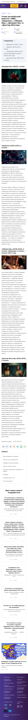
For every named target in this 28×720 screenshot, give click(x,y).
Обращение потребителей (7, 680)
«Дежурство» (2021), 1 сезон (14, 44)
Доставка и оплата (21, 685)
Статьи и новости (21, 695)
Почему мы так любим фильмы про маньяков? (14, 606)
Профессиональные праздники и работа (13, 470)
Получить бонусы (8, 689)
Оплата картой (21, 677)
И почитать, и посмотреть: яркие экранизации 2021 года (14, 589)
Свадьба (5, 474)
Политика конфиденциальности (9, 686)
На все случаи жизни (9, 466)
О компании (7, 677)
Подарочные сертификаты (7, 698)
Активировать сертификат (7, 692)
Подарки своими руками (10, 463)
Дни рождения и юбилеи (10, 456)
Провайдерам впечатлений (20, 688)
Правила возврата (22, 697)
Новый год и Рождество (10, 459)
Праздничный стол (9, 477)
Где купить (19, 679)
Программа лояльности (20, 692)
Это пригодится (8, 481)
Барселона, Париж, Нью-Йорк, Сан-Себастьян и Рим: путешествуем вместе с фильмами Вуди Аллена (14, 549)
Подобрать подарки (14, 5)
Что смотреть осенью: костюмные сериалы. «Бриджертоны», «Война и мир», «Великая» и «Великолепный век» (14, 626)
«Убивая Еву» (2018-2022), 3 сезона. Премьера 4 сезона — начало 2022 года (13, 53)
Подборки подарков (9, 695)
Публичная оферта (9, 683)
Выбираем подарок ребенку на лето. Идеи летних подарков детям (13, 662)
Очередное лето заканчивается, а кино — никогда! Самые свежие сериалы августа (14, 570)
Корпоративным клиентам (8, 1)
